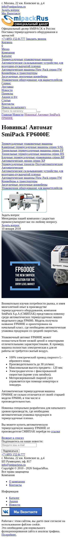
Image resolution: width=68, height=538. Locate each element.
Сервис (6, 83)
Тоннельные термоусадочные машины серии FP (32, 150)
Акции (13, 501)
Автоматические (12, 167)
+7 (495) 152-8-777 (13, 38)
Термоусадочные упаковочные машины (27, 59)
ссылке (55, 431)
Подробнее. (9, 534)
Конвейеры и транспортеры (19, 73)
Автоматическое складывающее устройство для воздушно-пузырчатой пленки (32, 64)
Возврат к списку (13, 437)
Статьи (6, 100)
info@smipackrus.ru (14, 6)
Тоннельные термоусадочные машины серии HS (33, 153)
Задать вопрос (11, 10)
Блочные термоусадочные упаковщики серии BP (33, 157)
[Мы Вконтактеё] (22, 514)
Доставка (7, 86)
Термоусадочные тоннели (18, 164)
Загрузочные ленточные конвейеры (24, 76)
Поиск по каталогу (14, 107)
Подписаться (10, 451)
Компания (8, 52)
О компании (17, 481)
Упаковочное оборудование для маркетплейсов (32, 79)
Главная (7, 114)
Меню (5, 49)
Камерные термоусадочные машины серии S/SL (32, 147)
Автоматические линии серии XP (23, 160)
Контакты (8, 103)
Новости (7, 90)
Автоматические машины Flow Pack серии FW (32, 69)
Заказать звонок (36, 38)
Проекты (7, 93)
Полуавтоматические (49, 164)
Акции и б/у (9, 97)
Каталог (7, 56)
